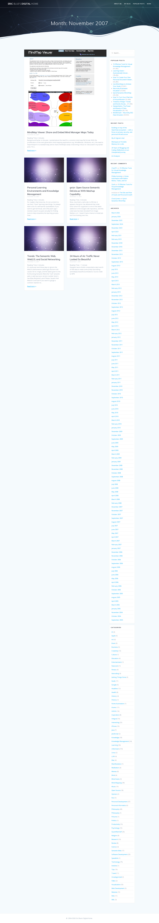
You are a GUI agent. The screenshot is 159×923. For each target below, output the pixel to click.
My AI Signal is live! (118, 138)
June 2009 (115, 443)
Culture (114, 655)
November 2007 (117, 511)
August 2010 (116, 401)
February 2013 (116, 288)
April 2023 (115, 232)
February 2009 (116, 458)
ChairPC (114, 168)
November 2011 (117, 345)
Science (114, 847)
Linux (113, 753)
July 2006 (115, 571)
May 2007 (115, 533)
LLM (113, 756)
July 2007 (115, 526)
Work (149, 4)
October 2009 (116, 435)
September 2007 (117, 518)
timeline (114, 866)
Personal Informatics (119, 805)
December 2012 (117, 296)
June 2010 (115, 409)
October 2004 (116, 616)
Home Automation (118, 704)
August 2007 (116, 522)
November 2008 (117, 469)
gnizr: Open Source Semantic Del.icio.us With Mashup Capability (85, 191)
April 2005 (115, 601)
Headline (115, 689)
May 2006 (115, 578)
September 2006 (117, 563)
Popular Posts (138, 4)
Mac (113, 760)
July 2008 (115, 484)
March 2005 (116, 605)
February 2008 (116, 503)
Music (114, 787)
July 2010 (115, 405)
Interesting (115, 722)
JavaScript (115, 734)
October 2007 (116, 514)
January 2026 (116, 217)
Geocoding (115, 673)
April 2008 (115, 496)
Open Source (116, 790)
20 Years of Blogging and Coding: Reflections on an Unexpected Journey (120, 150)
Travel (114, 873)
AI (112, 632)
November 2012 (117, 300)
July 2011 (115, 360)
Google (114, 685)
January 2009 (116, 462)
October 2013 (116, 258)
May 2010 (115, 413)
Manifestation (116, 764)
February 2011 (116, 379)
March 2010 (116, 420)
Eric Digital (23, 4)
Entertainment (117, 662)
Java (113, 730)
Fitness (114, 670)
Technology (116, 862)
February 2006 (116, 586)
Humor (114, 707)
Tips (113, 869)
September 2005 (117, 594)
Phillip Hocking (117, 176)
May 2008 (115, 492)
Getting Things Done (119, 677)
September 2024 (117, 224)
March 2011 (116, 375)
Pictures (114, 817)
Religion (114, 836)
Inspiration (115, 715)
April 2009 (115, 450)
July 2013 (115, 269)
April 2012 (115, 326)
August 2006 (116, 567)
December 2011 (117, 341)
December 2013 (117, 251)
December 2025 (117, 220)
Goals (113, 681)
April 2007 (115, 537)
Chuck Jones (116, 199)
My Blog (127, 4)
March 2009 (116, 454)
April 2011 (115, 371)
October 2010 (116, 394)
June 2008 (115, 488)
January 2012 (116, 337)
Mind (113, 775)
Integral (114, 719)
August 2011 (116, 356)
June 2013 (115, 273)
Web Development (118, 888)
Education (115, 658)
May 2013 (115, 277)
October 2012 (116, 303)
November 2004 (117, 612)
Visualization (116, 885)
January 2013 (116, 292)
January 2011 (116, 382)
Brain (113, 643)
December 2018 (117, 243)
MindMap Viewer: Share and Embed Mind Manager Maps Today (60, 132)
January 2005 (116, 609)
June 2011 (115, 364)
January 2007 (116, 548)
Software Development (119, 854)
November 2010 (117, 390)
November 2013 (117, 254)
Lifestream (115, 749)
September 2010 (117, 398)
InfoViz (114, 711)
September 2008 (117, 477)
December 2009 (117, 431)
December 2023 (117, 228)
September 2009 (117, 439)
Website (114, 892)
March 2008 (116, 499)
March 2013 (116, 284)
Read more (31, 150)
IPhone (114, 726)
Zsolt (113, 184)
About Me (118, 4)
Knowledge (115, 738)
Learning (115, 745)
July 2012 (115, 315)
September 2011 (117, 352)
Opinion (114, 794)
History (114, 696)
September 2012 (117, 307)
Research (115, 839)
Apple (113, 636)
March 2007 (116, 541)
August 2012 (116, 311)
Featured (115, 666)
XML (113, 900)
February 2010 (116, 424)
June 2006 (115, 575)
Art (113, 640)
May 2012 (115, 322)
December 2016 (117, 247)
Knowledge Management (120, 741)
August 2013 (116, 266)
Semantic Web (116, 851)
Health (114, 692)
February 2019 (116, 239)
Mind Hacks (116, 779)
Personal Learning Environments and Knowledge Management (43, 191)
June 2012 (115, 318)
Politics (114, 820)
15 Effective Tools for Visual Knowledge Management (122, 170)
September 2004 (117, 620)
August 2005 (116, 597)
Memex (114, 771)
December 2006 (117, 552)
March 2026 (116, 213)
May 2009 (115, 447)
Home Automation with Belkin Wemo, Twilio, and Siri (120, 178)
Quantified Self (117, 832)
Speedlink (115, 858)
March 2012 (116, 330)
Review (114, 843)
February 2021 (116, 235)
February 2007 (116, 545)
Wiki (113, 896)
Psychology (115, 828)
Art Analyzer (116, 156)
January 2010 (116, 428)
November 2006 (117, 556)
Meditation (115, 768)
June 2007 (115, 529)
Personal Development (119, 802)
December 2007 (117, 507)
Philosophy (115, 809)
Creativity (115, 651)
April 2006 (115, 582)
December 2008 (117, 465)
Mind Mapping (117, 783)
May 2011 (115, 367)
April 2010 (115, 416)
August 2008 (116, 480)
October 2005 (116, 590)
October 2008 (116, 473)
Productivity (116, 824)
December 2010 (117, 386)
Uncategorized (117, 877)
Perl (113, 798)
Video (113, 881)
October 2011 (116, 349)
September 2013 (117, 262)
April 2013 (115, 281)
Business (115, 647)
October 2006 (116, 560)
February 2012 (116, 333)
